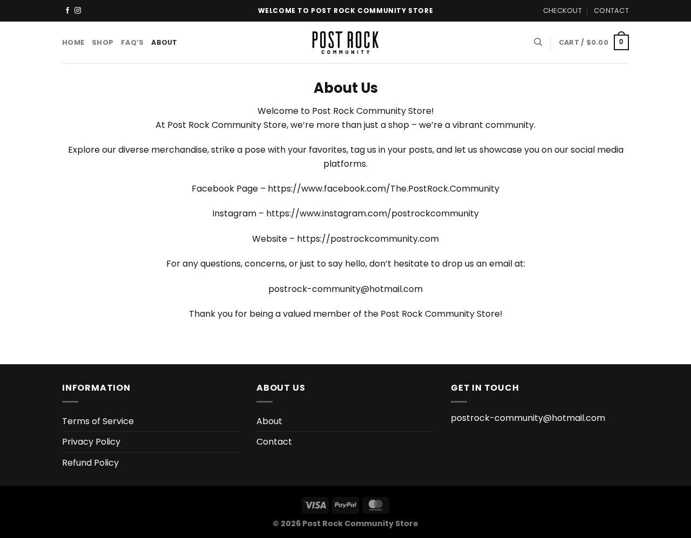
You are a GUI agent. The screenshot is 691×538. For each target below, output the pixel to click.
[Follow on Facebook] (67, 11)
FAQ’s (132, 42)
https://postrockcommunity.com (368, 239)
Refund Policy (90, 463)
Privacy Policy (91, 441)
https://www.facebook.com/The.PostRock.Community (383, 188)
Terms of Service (98, 421)
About (164, 42)
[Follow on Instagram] (77, 11)
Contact (611, 10)
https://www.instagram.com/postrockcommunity (372, 213)
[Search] (538, 42)
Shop (102, 42)
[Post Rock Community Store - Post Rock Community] (345, 43)
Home (73, 42)
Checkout (562, 10)
